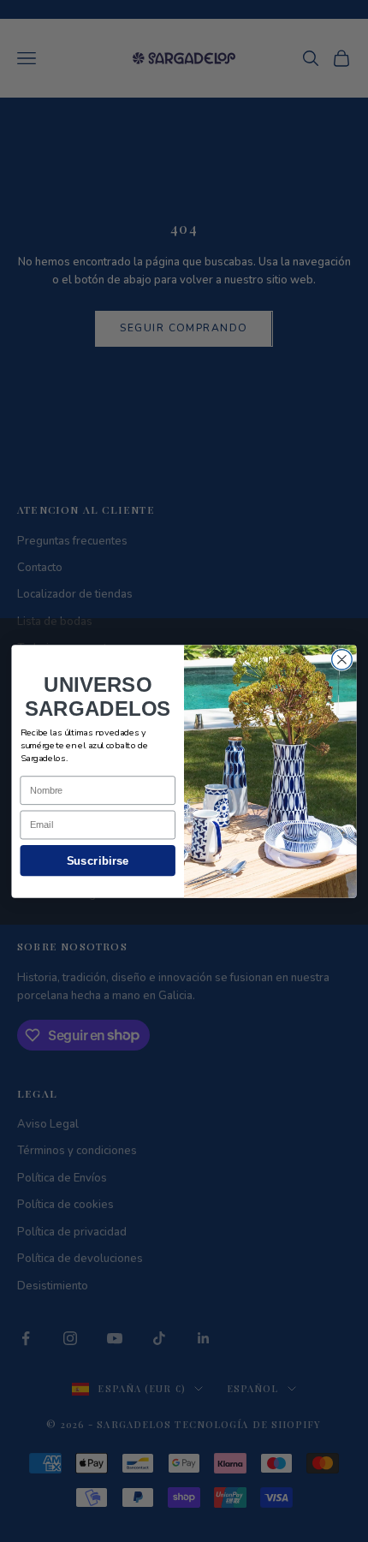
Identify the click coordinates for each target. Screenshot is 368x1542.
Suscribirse (98, 860)
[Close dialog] (342, 659)
